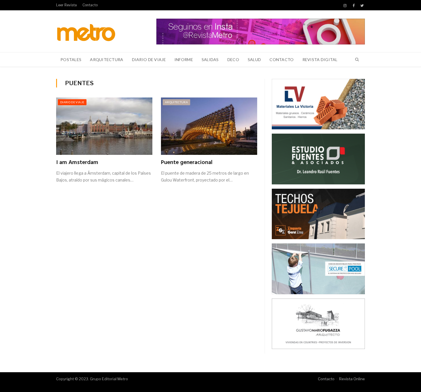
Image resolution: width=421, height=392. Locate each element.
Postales (70, 59)
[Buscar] (357, 59)
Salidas (210, 59)
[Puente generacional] (209, 126)
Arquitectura (106, 59)
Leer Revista (66, 5)
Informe (183, 59)
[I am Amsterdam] (104, 126)
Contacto (90, 5)
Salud (254, 59)
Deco (233, 59)
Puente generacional (187, 162)
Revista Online (352, 379)
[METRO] (86, 31)
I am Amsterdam (77, 162)
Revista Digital (320, 59)
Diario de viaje (149, 59)
